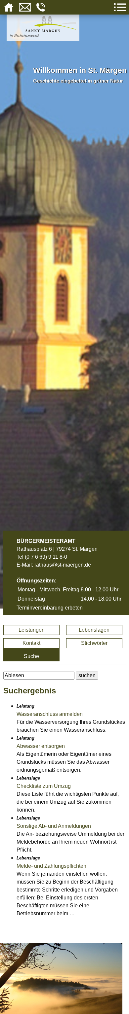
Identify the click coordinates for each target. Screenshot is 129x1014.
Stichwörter (94, 643)
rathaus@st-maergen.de (62, 565)
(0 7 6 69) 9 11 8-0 (46, 557)
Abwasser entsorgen (41, 746)
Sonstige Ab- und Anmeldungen (54, 826)
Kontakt (31, 643)
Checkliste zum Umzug (44, 786)
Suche (31, 656)
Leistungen (32, 630)
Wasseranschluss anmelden (50, 714)
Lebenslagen (94, 630)
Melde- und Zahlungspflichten (51, 866)
